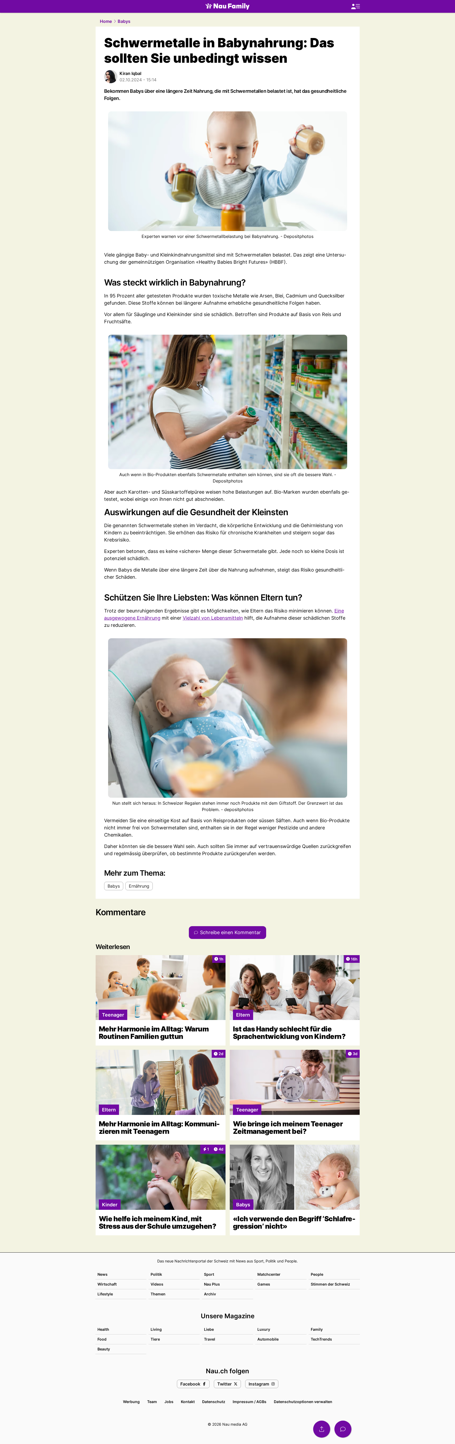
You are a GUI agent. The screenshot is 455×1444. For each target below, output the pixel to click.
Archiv (210, 1294)
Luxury (263, 1329)
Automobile (268, 1339)
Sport (209, 1274)
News (102, 1274)
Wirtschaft (107, 1284)
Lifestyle (105, 1294)
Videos (157, 1284)
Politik (156, 1274)
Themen (158, 1294)
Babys (124, 21)
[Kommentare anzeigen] (342, 1429)
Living (156, 1329)
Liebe (209, 1329)
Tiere (155, 1339)
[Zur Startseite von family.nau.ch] (227, 6)
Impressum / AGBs (249, 1401)
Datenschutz (213, 1401)
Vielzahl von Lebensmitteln (213, 618)
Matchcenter (268, 1274)
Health (103, 1329)
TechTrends (321, 1339)
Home (106, 21)
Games (263, 1284)
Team (152, 1401)
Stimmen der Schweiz (330, 1284)
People (317, 1274)
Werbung (131, 1401)
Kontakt (188, 1401)
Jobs (168, 1401)
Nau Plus (212, 1284)
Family (317, 1329)
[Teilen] (321, 1429)
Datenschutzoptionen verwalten (303, 1401)
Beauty (103, 1349)
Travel (209, 1339)
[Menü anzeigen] (355, 6)
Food (102, 1339)
